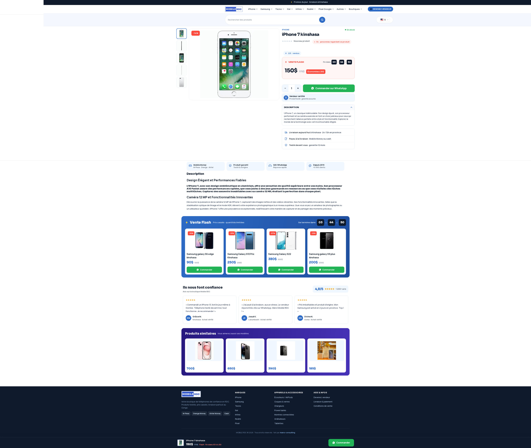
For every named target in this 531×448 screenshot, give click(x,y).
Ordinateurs (279, 419)
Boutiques (354, 9)
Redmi (310, 9)
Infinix (299, 9)
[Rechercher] (322, 20)
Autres (340, 9)
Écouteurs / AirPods (283, 397)
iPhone (251, 9)
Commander (206, 269)
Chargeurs (279, 406)
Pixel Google (325, 9)
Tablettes (278, 423)
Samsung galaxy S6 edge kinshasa (200, 255)
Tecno (278, 9)
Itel (288, 9)
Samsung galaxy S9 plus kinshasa (322, 255)
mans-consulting (287, 432)
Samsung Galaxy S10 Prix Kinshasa (240, 255)
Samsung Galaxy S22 (279, 254)
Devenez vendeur (382, 9)
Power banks (280, 410)
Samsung (265, 9)
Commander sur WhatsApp (331, 88)
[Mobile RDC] (234, 9)
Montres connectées (284, 414)
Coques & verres (282, 401)
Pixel (237, 423)
